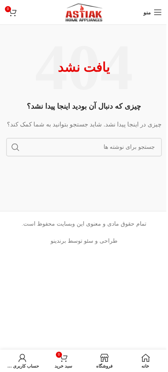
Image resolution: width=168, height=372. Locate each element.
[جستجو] (15, 147)
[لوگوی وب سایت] (84, 12)
